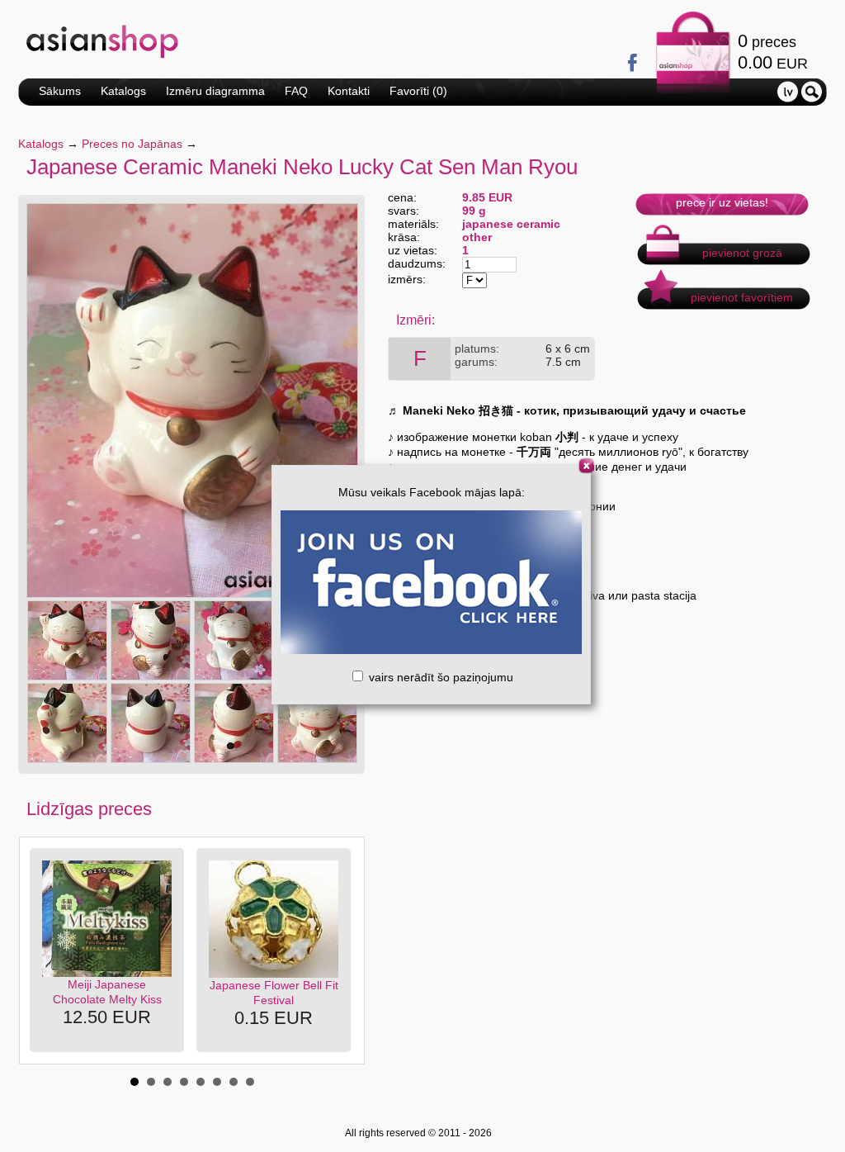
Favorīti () (418, 90)
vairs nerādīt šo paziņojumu (439, 677)
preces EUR (773, 52)
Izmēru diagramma (215, 90)
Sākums (60, 90)
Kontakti (349, 90)
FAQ (296, 90)
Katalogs (123, 90)
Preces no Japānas (132, 143)
